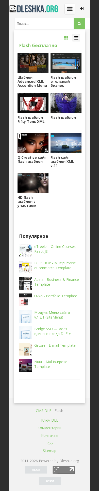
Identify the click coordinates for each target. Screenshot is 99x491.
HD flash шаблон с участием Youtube (27, 201)
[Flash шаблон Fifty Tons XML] (33, 103)
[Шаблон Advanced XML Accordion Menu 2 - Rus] (33, 63)
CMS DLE (43, 410)
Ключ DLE (49, 420)
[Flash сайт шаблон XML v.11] (66, 143)
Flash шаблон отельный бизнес (63, 81)
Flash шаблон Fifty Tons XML (31, 119)
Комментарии (49, 427)
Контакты (49, 435)
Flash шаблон (63, 117)
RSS (49, 443)
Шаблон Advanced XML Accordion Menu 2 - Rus (32, 81)
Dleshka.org (34, 9)
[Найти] (79, 23)
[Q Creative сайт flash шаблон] (33, 143)
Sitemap (49, 450)
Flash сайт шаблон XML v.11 (62, 161)
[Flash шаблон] (66, 103)
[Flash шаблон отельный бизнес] (66, 63)
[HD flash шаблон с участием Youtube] (33, 183)
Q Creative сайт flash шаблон (32, 159)
